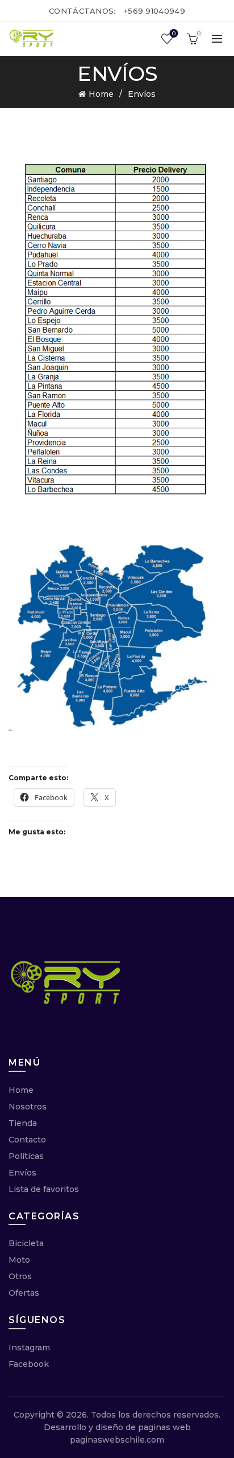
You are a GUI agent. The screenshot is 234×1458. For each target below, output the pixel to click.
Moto (19, 1260)
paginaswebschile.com (117, 1440)
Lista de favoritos (44, 1189)
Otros (20, 1276)
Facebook (29, 1364)
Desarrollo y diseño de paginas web (117, 1427)
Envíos (22, 1173)
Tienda (23, 1123)
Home (101, 94)
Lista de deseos (174, 33)
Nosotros (28, 1106)
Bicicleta (26, 1243)
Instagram (29, 1347)
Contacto (27, 1140)
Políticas (26, 1156)
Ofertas (24, 1293)
